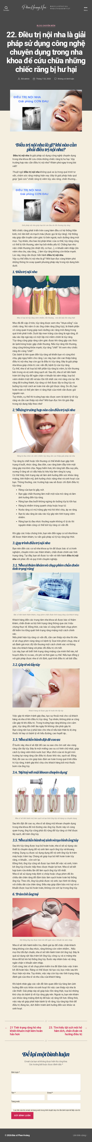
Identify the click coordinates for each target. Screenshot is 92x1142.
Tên (13, 1093)
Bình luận (15, 1072)
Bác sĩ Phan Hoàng (21, 1135)
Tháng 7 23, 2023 (43, 79)
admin (26, 79)
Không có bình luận (66, 79)
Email (50, 1093)
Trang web (15, 1101)
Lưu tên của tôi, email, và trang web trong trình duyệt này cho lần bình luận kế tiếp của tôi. (47, 1110)
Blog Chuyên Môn (46, 26)
